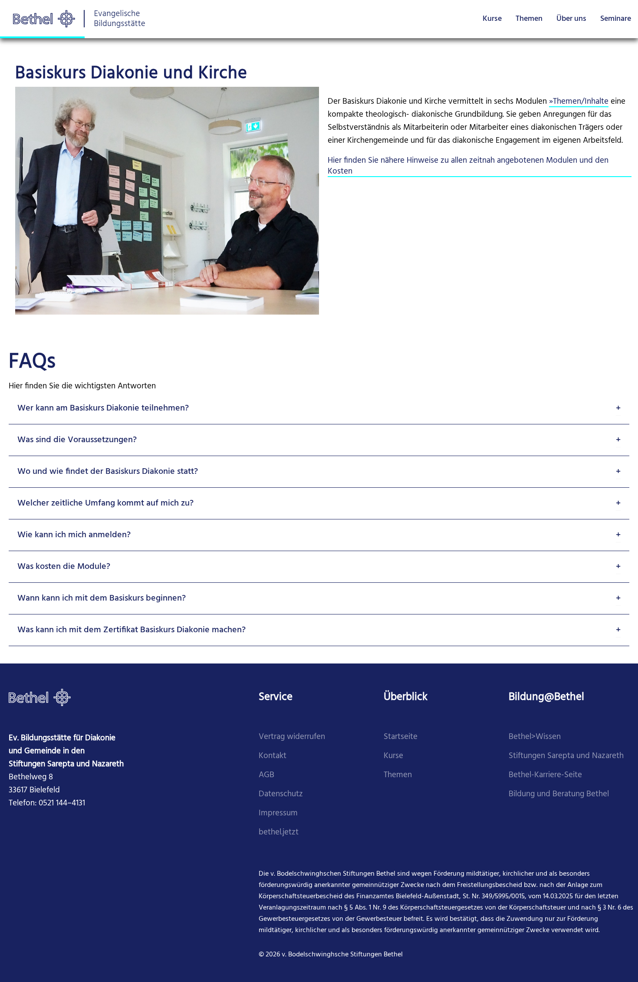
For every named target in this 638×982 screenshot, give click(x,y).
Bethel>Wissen (535, 737)
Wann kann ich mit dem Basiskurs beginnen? (101, 598)
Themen (529, 19)
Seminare (615, 19)
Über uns (571, 19)
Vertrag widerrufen (292, 737)
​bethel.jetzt (279, 832)
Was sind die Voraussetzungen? (77, 440)
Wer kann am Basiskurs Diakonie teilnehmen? (103, 408)
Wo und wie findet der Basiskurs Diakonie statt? (107, 472)
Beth (517, 775)
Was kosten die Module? (63, 567)
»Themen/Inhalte (578, 101)
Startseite (401, 737)
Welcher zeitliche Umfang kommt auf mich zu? (105, 503)
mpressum (279, 813)
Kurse (492, 19)
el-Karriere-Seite (553, 775)
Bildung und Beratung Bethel (559, 794)
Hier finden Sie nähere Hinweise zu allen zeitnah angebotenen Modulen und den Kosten (468, 166)
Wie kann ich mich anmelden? (74, 535)
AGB (266, 775)
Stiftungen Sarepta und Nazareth (566, 756)
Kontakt (272, 756)
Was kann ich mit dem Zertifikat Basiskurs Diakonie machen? (131, 630)
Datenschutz (281, 794)
